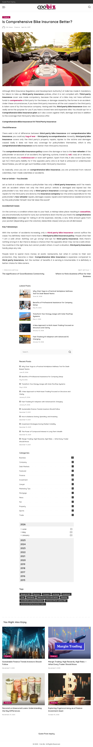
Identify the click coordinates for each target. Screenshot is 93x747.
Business (22, 458)
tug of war (30, 136)
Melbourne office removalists (48, 597)
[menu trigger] (4, 7)
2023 (23, 548)
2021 (22, 556)
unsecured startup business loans (33, 604)
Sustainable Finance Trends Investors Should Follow (41, 409)
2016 (22, 576)
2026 (23, 524)
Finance (6, 17)
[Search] (89, 7)
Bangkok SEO (25, 594)
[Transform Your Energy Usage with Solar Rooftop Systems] (25, 316)
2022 (23, 552)
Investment (23, 480)
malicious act (28, 157)
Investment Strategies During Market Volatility (39, 424)
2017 (22, 572)
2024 (23, 544)
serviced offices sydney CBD (56, 601)
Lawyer (22, 484)
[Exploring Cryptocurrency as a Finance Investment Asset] (69, 689)
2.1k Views (9, 27)
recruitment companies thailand (32, 601)
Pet (20, 502)
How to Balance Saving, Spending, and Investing (39, 416)
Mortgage (23, 493)
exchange (56, 594)
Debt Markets (24, 467)
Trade (21, 515)
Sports (21, 511)
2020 (23, 560)
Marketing (30, 597)
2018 (22, 568)
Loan (22, 597)
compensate (16, 100)
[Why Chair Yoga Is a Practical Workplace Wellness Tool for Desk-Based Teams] (25, 293)
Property (22, 506)
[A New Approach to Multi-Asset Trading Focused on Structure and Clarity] (25, 328)
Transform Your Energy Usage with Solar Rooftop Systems (43, 384)
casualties (85, 211)
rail (70, 154)
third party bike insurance (60, 232)
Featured (22, 471)
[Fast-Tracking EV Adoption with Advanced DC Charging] (25, 339)
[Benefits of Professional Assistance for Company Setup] (25, 305)
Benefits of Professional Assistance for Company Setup (42, 376)
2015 (22, 580)
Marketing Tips (24, 489)
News (21, 498)
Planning (64, 597)
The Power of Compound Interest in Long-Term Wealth (42, 431)
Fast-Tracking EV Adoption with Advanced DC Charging (42, 402)
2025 (23, 540)
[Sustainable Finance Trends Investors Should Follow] (23, 643)
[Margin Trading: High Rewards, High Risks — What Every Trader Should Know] (69, 643)
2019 (22, 564)
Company (23, 462)
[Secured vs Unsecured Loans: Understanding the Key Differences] (23, 689)
